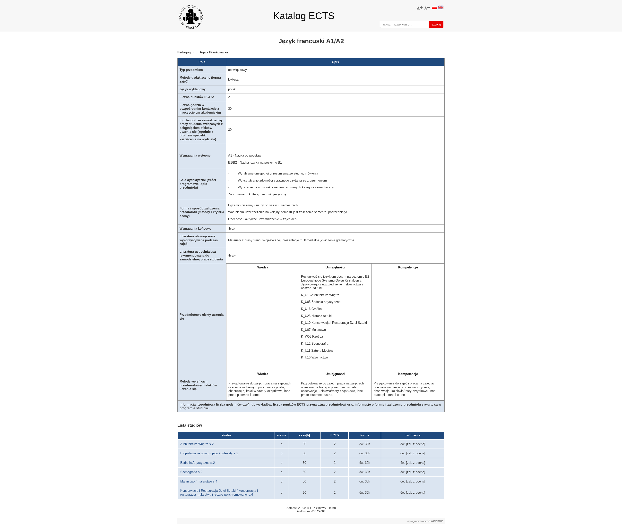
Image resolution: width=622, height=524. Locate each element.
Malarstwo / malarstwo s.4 (198, 481)
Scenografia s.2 (191, 472)
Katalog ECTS (304, 15)
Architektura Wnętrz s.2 (197, 444)
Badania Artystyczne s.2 (197, 463)
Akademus (435, 521)
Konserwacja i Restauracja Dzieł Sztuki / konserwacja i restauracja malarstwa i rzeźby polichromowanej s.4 (219, 492)
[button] (420, 8)
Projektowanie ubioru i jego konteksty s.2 (209, 453)
